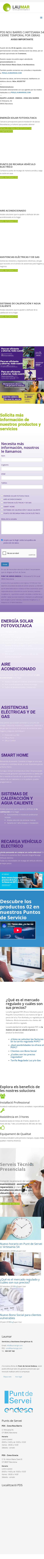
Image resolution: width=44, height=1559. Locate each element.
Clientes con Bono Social (24, 1050)
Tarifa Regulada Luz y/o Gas (26, 1060)
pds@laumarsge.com (14, 1348)
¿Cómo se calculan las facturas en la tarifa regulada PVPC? (27, 1040)
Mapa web (7, 1377)
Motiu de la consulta (9, 519)
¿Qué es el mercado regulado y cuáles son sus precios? (20, 1280)
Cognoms (5, 465)
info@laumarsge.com (15, 1345)
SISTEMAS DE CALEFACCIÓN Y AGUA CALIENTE (22, 510)
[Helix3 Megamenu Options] (41, 18)
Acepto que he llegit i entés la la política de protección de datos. (20, 541)
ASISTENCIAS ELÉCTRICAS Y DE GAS (17, 503)
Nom (3, 456)
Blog (15, 1251)
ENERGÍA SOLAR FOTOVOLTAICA (16, 496)
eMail (3, 474)
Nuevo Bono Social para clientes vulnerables (20, 1316)
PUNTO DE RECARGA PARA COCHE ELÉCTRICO (22, 513)
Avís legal (18, 1377)
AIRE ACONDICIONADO (13, 499)
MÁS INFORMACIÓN (9, 177)
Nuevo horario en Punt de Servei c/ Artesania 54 (21, 1245)
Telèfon (4, 483)
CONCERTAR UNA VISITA (11, 1204)
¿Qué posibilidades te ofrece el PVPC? (27, 1046)
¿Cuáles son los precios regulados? (23, 1055)
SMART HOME (9, 506)
